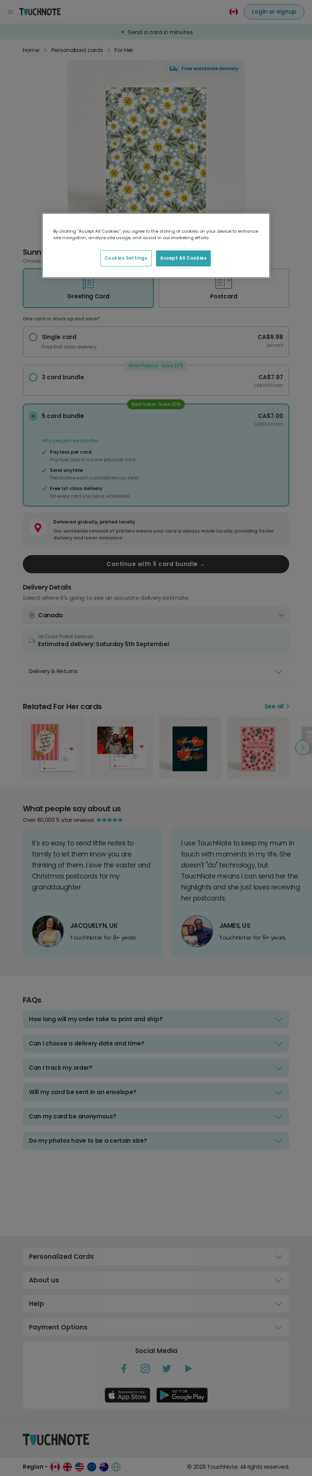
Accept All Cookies (183, 258)
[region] (156, 245)
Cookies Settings (126, 258)
